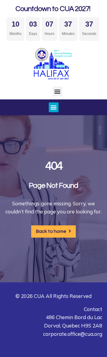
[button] (57, 91)
